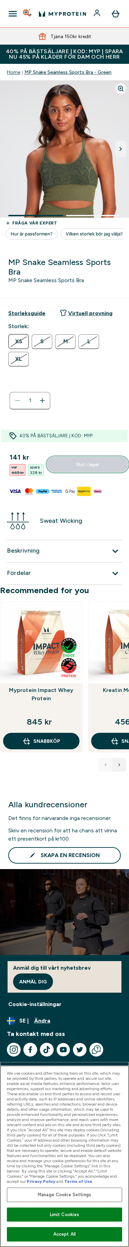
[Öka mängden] (42, 400)
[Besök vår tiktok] (47, 1050)
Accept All (64, 1234)
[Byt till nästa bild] (120, 149)
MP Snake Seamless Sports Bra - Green (67, 72)
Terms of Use (78, 1181)
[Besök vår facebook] (30, 1050)
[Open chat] (96, 1050)
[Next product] (119, 765)
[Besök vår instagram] (14, 1050)
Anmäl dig (33, 981)
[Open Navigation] (12, 13)
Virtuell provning (90, 313)
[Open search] (27, 13)
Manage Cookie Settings (64, 1194)
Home (13, 72)
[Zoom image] (120, 88)
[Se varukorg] (115, 13)
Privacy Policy (41, 1181)
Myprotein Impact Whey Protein (41, 694)
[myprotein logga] (62, 13)
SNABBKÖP (46, 741)
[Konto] (98, 14)
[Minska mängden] (17, 400)
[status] (30, 400)
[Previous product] (105, 765)
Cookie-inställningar (35, 1004)
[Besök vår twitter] (80, 1050)
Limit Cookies (64, 1214)
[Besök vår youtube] (63, 1050)
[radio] (18, 341)
